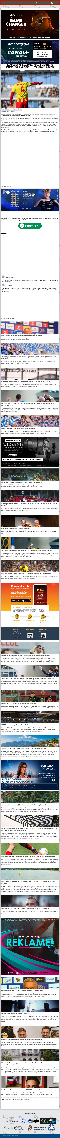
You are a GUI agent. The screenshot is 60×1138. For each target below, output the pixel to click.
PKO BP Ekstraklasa (18, 1099)
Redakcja (16, 1135)
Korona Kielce (8, 1099)
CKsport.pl (11, 1135)
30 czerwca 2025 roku (24, 115)
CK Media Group (55, 1137)
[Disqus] (30, 254)
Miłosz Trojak (48, 130)
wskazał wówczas (46, 125)
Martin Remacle (40, 130)
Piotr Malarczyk (27, 1099)
